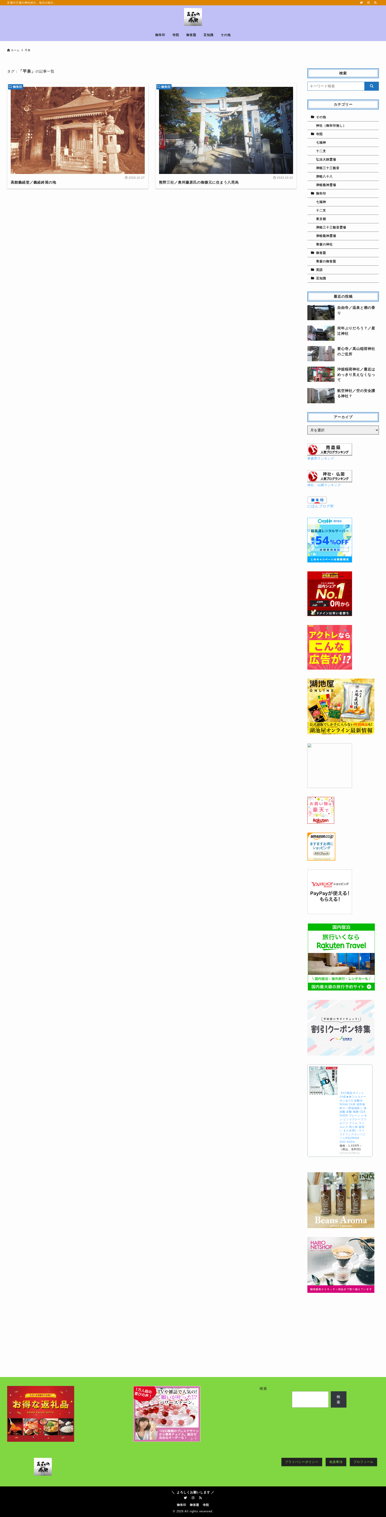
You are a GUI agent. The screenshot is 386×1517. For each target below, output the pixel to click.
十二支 (321, 151)
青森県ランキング (320, 458)
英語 (319, 270)
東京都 (321, 219)
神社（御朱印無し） (331, 125)
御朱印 (17, 86)
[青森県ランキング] (329, 453)
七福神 (321, 142)
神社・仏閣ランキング (324, 485)
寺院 (319, 134)
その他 (321, 117)
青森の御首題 (326, 261)
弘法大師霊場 (326, 159)
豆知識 (321, 278)
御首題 (321, 253)
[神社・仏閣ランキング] (329, 479)
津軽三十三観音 (328, 168)
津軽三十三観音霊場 (331, 227)
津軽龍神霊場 (326, 185)
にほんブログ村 (320, 506)
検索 (263, 1388)
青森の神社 (324, 244)
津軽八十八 (324, 176)
